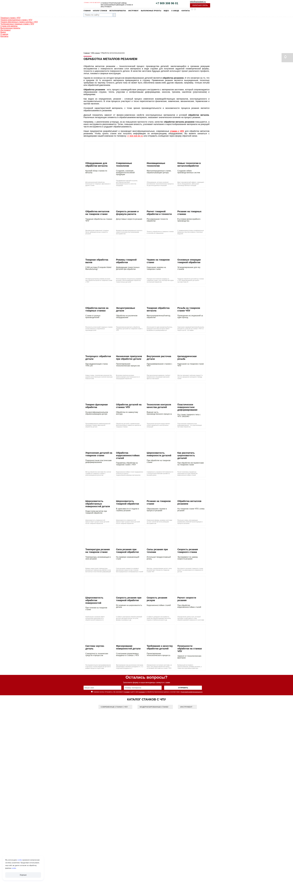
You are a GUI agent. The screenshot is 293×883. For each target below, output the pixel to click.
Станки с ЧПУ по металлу (92, 2)
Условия (127, 692)
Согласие (142, 692)
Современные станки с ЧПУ (114, 707)
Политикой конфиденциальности (191, 692)
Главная (87, 53)
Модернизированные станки (154, 707)
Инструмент (186, 707)
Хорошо (23, 875)
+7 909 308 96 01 (167, 3)
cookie (19, 860)
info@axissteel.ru (198, 2)
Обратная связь (200, 5)
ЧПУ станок (95, 53)
